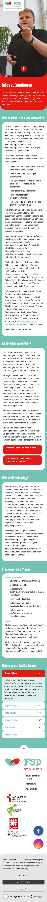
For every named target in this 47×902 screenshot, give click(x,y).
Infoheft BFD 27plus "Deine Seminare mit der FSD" (18, 460)
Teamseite (15, 396)
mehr (23, 889)
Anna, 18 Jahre (10, 713)
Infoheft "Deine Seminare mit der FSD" (21, 449)
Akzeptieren (23, 882)
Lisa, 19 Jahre (10, 727)
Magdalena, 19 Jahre (12, 705)
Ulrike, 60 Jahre (11, 735)
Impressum (30, 784)
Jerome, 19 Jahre (11, 720)
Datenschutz (31, 789)
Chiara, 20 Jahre (11, 673)
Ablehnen (23, 875)
